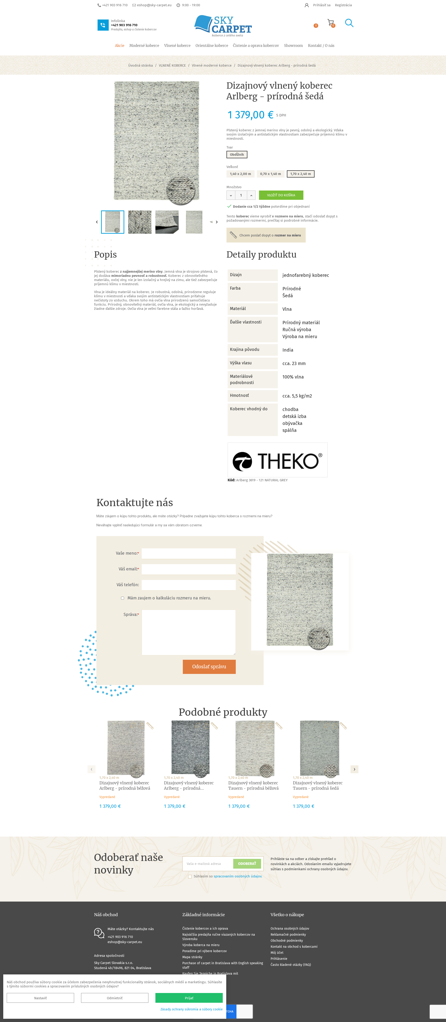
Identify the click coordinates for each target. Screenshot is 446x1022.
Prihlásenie (279, 959)
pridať (212, 88)
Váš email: (128, 569)
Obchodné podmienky (287, 941)
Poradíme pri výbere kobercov (204, 951)
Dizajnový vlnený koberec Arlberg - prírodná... (189, 785)
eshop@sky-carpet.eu (154, 5)
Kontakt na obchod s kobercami (294, 947)
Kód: (231, 480)
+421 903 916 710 (115, 5)
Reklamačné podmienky (288, 935)
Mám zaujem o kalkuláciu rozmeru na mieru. (169, 598)
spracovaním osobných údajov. (238, 876)
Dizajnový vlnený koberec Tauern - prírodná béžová (253, 785)
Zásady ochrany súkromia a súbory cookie (192, 1009)
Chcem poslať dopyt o (270, 235)
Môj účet (277, 953)
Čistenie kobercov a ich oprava (205, 929)
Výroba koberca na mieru (201, 945)
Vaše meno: (127, 553)
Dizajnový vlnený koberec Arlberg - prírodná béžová (124, 785)
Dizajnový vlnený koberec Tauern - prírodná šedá (318, 785)
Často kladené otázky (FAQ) (291, 965)
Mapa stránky (192, 957)
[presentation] (91, 768)
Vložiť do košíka (281, 195)
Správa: (131, 614)
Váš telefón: (128, 584)
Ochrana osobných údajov (290, 929)
